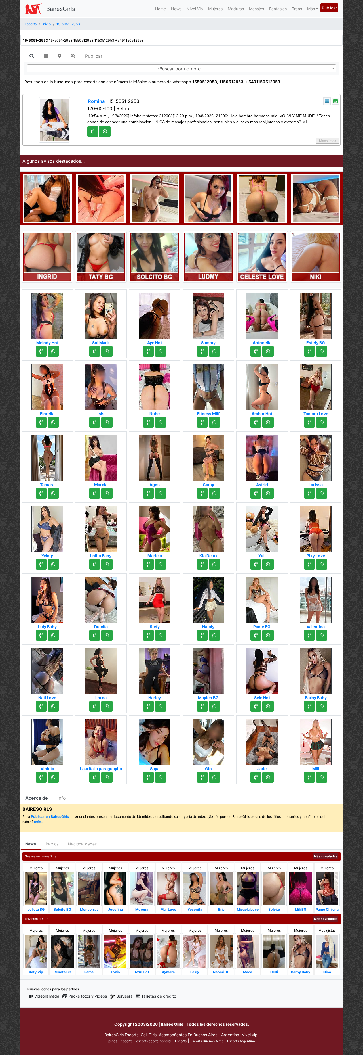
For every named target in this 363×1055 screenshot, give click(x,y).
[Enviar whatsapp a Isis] (107, 422)
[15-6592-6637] (255, 422)
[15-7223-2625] (255, 777)
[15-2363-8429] (255, 351)
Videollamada (46, 996)
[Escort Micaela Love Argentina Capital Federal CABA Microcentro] (247, 888)
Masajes (256, 8)
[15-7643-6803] (255, 493)
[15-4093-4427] (255, 635)
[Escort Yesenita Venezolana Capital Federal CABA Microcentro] (194, 888)
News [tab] (30, 843)
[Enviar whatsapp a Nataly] (214, 635)
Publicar (329, 7)
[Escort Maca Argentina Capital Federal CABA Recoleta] (247, 951)
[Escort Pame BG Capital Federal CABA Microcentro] (262, 598)
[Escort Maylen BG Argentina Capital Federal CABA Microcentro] (208, 669)
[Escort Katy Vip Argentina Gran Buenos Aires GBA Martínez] (35, 951)
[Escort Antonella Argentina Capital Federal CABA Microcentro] (262, 314)
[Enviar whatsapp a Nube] (160, 422)
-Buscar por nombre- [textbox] (179, 69)
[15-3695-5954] (309, 777)
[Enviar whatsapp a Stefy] (160, 635)
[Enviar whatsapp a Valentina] (321, 635)
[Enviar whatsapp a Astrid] (268, 493)
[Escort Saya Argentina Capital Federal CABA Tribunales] (154, 740)
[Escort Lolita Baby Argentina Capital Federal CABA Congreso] (101, 527)
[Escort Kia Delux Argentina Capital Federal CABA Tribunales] (208, 527)
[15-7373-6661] (202, 422)
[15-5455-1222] (94, 635)
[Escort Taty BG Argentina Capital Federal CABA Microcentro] (100, 256)
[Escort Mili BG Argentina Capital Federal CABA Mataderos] (300, 888)
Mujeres (215, 8)
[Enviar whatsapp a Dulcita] (107, 635)
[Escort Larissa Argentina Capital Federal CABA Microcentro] (316, 456)
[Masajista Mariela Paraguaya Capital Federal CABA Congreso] (154, 527)
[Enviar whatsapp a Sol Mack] (107, 351)
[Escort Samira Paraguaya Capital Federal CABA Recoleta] (315, 198)
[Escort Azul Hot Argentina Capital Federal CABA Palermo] (141, 951)
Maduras (236, 8)
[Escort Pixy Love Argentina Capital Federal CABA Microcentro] (316, 527)
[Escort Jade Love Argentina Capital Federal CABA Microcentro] (100, 198)
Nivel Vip (195, 8)
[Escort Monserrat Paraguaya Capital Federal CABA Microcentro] (89, 888)
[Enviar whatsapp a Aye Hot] (160, 351)
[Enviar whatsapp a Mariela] (160, 564)
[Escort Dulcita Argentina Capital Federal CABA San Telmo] (101, 598)
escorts (126, 1041)
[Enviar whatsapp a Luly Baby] (53, 635)
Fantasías (278, 8)
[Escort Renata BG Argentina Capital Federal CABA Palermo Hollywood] (62, 951)
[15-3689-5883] (94, 351)
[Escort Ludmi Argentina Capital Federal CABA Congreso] (208, 256)
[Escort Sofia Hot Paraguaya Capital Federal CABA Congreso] (261, 198)
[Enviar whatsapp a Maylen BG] (214, 706)
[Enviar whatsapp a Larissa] (321, 493)
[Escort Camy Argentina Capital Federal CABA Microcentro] (208, 456)
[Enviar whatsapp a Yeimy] (53, 564)
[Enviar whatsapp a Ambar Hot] (268, 422)
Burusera (124, 996)
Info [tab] (62, 798)
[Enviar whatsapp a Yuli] (268, 564)
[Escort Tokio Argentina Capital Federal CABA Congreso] (115, 951)
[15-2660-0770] (94, 706)
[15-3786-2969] (202, 564)
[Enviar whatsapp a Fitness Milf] (214, 422)
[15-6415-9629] (148, 422)
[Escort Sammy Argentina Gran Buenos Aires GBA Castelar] (208, 314)
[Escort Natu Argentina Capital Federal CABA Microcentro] (154, 198)
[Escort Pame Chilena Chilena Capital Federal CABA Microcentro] (327, 888)
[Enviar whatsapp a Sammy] (214, 351)
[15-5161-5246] (202, 635)
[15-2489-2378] (309, 493)
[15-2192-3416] (148, 706)
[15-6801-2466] (309, 351)
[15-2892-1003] (41, 564)
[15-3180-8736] (41, 493)
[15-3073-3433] (148, 635)
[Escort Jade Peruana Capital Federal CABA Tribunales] (262, 740)
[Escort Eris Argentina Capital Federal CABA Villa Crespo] (221, 888)
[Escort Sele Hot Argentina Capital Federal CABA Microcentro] (262, 669)
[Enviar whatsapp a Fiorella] (53, 422)
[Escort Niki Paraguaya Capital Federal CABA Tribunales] (315, 256)
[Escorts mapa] (59, 56)
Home (160, 8)
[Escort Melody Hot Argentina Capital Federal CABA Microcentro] (47, 314)
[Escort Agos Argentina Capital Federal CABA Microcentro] (154, 456)
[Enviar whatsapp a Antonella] (268, 351)
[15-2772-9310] (94, 422)
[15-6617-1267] (309, 564)
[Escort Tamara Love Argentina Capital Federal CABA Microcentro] (316, 385)
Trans (297, 8)
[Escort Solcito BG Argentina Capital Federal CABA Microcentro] (154, 256)
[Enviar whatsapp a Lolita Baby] (107, 564)
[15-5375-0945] (94, 493)
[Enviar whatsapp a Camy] (214, 493)
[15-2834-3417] (148, 564)
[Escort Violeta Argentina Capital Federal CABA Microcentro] (47, 740)
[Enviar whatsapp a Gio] (214, 777)
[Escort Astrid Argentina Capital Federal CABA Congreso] (262, 456)
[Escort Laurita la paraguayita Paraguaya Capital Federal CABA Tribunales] (101, 740)
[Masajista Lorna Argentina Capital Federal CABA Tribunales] (101, 669)
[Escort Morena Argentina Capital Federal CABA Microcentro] (141, 888)
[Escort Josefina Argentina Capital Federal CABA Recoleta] (115, 888)
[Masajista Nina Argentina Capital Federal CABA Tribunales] (327, 951)
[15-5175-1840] (255, 706)
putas (112, 1041)
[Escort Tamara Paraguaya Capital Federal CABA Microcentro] (47, 456)
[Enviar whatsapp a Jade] (268, 777)
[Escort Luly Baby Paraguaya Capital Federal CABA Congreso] (47, 598)
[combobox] (181, 68)
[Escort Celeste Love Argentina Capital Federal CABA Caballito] (262, 256)
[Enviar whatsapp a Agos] (160, 493)
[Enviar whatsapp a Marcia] (107, 493)
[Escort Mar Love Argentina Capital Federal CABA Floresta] (168, 888)
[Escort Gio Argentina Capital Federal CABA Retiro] (208, 740)
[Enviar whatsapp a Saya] (160, 777)
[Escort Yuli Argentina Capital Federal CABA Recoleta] (262, 527)
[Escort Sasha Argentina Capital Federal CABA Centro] (208, 198)
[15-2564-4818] (202, 493)
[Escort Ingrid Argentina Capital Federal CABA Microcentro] (47, 256)
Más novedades (325, 856)
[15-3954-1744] (41, 777)
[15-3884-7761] (309, 635)
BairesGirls (60, 8)
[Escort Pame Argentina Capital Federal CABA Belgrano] (89, 951)
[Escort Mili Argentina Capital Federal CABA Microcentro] (316, 740)
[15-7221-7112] (202, 706)
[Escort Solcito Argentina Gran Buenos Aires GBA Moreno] (274, 888)
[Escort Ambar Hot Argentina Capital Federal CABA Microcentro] (262, 385)
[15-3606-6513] (41, 422)
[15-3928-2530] (94, 564)
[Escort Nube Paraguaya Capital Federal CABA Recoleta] (154, 385)
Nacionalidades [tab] (82, 843)
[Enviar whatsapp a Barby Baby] (321, 706)
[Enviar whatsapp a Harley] (160, 706)
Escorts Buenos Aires (206, 1041)
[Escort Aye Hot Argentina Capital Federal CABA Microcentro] (154, 314)
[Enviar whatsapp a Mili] (321, 777)
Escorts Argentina (241, 1041)
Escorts (181, 1041)
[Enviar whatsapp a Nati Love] (53, 706)
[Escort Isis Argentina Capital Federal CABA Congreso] (101, 385)
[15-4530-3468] (94, 777)
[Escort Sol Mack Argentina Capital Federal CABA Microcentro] (101, 314)
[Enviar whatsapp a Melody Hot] (53, 351)
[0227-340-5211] (309, 422)
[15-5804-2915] (41, 351)
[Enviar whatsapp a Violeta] (53, 777)
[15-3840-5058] (202, 351)
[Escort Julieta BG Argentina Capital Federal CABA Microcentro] (35, 888)
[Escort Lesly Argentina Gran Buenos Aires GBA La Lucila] (194, 951)
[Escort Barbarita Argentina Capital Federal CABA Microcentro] (47, 198)
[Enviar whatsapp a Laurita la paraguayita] (107, 777)
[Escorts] (33, 8)
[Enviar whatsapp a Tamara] (53, 493)
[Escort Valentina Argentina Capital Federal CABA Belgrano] (316, 598)
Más (311, 8)
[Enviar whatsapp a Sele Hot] (268, 706)
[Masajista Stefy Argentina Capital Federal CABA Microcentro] (154, 598)
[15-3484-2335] (202, 777)
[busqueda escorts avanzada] (73, 56)
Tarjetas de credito (158, 996)
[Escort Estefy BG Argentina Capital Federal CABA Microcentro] (316, 314)
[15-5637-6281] (148, 493)
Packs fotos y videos (87, 996)
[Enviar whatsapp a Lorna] (107, 706)
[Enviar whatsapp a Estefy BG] (321, 351)
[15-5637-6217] (148, 777)
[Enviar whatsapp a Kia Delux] (214, 564)
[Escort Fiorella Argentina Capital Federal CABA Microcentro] (47, 385)
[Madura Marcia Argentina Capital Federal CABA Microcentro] (101, 456)
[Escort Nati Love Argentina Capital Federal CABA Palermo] (47, 669)
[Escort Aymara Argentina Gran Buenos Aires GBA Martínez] (168, 951)
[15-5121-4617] (148, 351)
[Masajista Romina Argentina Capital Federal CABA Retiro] (54, 119)
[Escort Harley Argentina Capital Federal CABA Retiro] (154, 669)
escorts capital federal (153, 1041)
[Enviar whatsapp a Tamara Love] (321, 422)
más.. (38, 822)
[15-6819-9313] (255, 564)
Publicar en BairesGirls (50, 816)
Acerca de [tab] (36, 798)
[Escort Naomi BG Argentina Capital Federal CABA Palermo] (221, 951)
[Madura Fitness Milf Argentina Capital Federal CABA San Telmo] (208, 385)
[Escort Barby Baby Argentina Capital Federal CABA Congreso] (316, 669)
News (176, 8)
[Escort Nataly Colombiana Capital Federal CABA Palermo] (208, 598)
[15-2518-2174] (41, 706)
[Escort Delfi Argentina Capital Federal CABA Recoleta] (274, 951)
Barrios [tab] (52, 843)
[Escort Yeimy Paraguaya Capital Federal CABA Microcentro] (47, 527)
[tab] (32, 56)
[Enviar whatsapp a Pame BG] (268, 635)
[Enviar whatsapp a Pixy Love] (321, 564)
